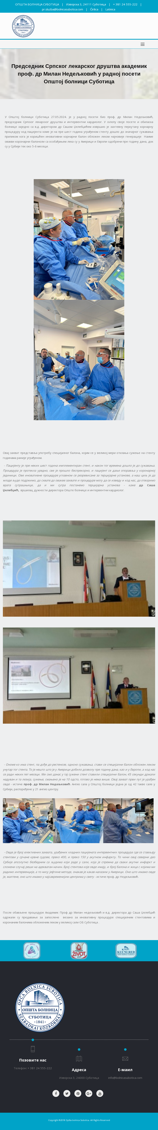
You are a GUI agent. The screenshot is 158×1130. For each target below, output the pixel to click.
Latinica (110, 9)
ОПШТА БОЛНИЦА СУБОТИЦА (37, 4)
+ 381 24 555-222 (125, 4)
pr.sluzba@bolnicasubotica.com (62, 9)
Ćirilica (94, 9)
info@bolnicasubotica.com (125, 1078)
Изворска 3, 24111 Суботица (86, 4)
